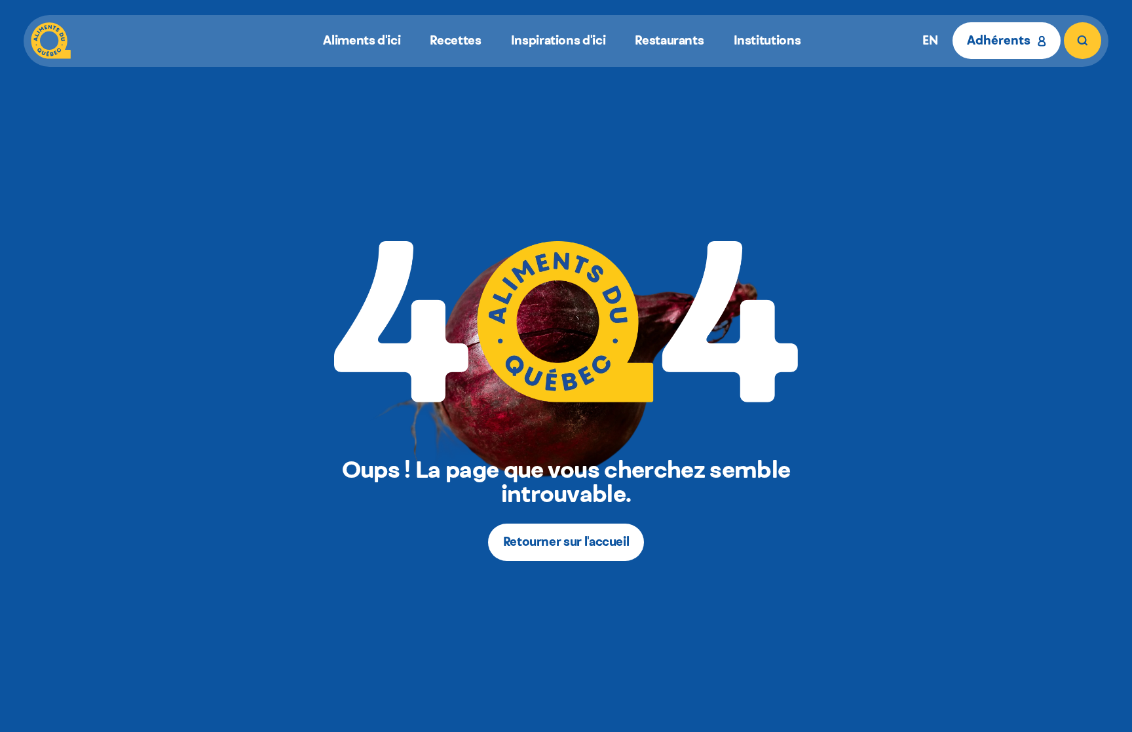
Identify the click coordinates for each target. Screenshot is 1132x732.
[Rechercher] (1082, 41)
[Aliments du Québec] (51, 41)
